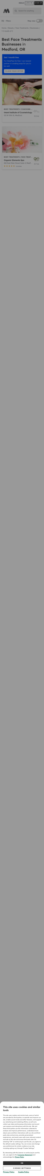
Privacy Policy (19, 1157)
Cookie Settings (22, 1168)
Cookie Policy (23, 1172)
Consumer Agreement (24, 1155)
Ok (22, 1163)
